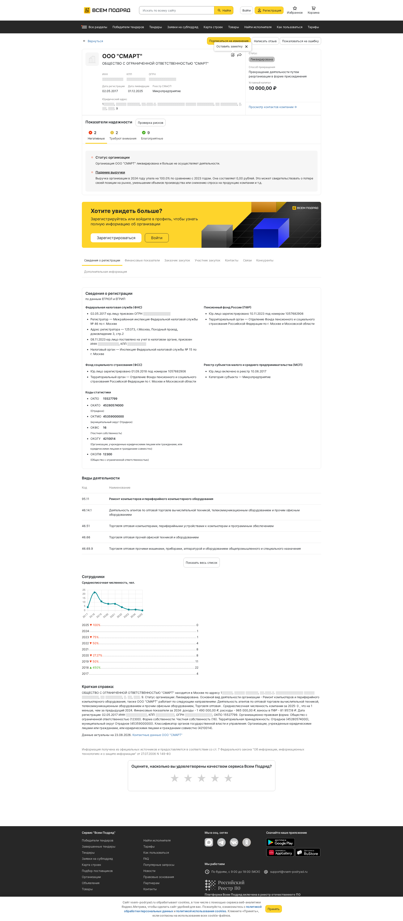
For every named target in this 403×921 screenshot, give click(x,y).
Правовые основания (158, 877)
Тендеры (88, 852)
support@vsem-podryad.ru (288, 871)
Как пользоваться (156, 852)
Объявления (90, 883)
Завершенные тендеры (98, 846)
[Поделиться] (239, 54)
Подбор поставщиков (97, 871)
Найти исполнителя (157, 840)
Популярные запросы (158, 864)
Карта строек (91, 864)
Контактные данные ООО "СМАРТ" (157, 735)
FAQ (146, 858)
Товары (87, 889)
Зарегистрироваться (116, 238)
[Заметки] (232, 54)
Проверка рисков (150, 122)
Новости (149, 871)
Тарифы (149, 846)
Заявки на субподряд (97, 858)
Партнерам (151, 883)
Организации (91, 877)
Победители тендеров (97, 840)
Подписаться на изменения (229, 41)
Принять (274, 909)
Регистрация (272, 10)
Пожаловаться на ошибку (300, 41)
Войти (246, 10)
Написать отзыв (265, 41)
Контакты (150, 889)
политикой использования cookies (201, 911)
